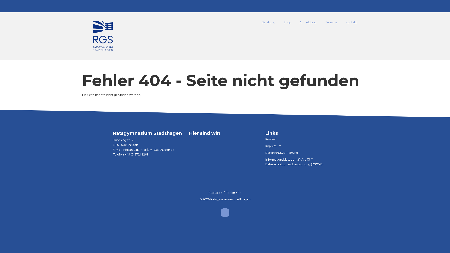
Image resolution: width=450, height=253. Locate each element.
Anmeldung (308, 22)
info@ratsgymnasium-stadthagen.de (148, 149)
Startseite (215, 192)
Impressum (273, 146)
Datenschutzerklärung (281, 152)
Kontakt (351, 22)
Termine (331, 22)
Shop (287, 22)
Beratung (268, 22)
